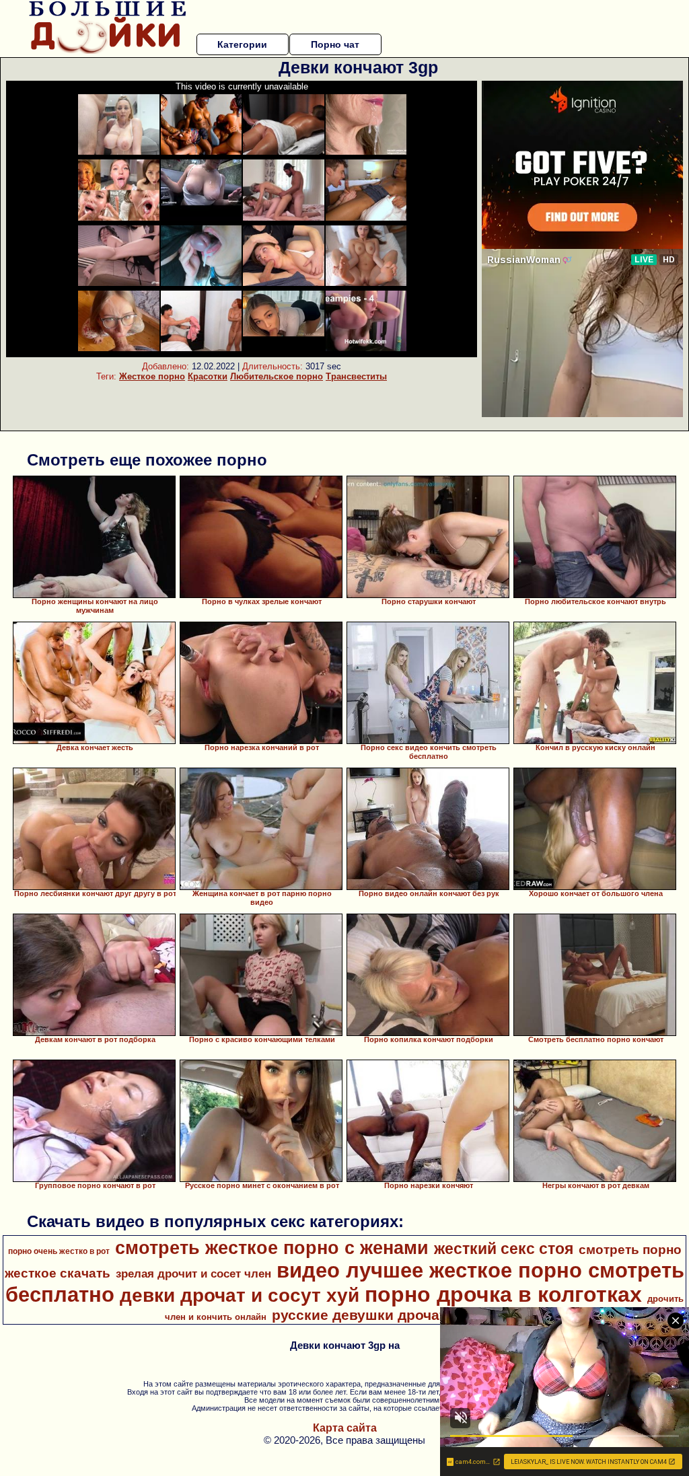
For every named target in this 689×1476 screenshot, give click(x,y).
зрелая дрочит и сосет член (193, 1273)
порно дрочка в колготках (503, 1294)
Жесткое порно (152, 376)
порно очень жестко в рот (59, 1251)
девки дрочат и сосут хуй (239, 1295)
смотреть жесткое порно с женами (272, 1248)
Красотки (207, 376)
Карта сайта (345, 1428)
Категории (242, 44)
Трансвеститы (356, 376)
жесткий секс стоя (503, 1248)
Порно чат (335, 44)
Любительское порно (276, 376)
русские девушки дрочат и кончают (397, 1315)
